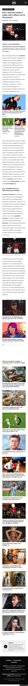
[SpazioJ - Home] (14, 3)
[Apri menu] (25, 2)
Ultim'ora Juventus (8, 9)
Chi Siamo (8, 660)
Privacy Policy (17, 660)
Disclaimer (14, 662)
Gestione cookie (23, 684)
